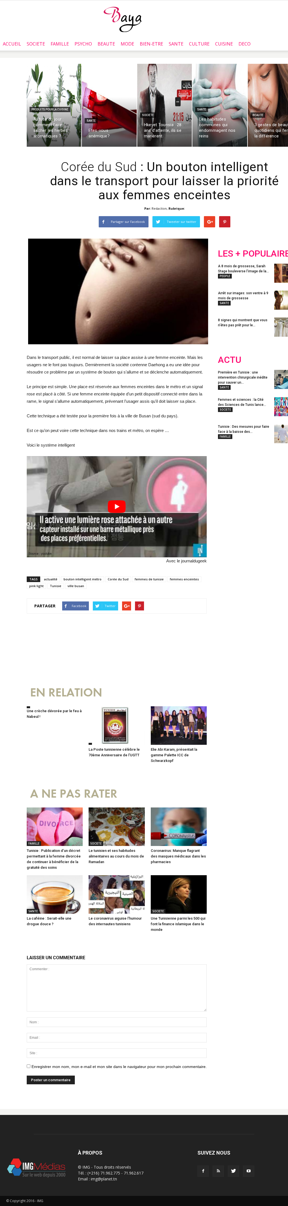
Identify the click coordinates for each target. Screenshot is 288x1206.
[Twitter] (233, 1171)
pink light (36, 586)
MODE (127, 44)
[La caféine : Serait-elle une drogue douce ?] (55, 894)
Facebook (228, 485)
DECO (244, 44)
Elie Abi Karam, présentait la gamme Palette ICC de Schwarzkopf (174, 755)
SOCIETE (36, 44)
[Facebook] (203, 1171)
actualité (50, 579)
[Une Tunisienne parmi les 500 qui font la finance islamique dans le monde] (179, 894)
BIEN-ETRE (151, 44)
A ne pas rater (73, 794)
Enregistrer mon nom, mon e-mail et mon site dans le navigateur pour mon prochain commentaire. (119, 1066)
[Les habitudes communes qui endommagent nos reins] (219, 105)
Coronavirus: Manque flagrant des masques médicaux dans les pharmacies (178, 856)
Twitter (249, 485)
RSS (270, 485)
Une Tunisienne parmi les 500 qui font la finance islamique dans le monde (178, 924)
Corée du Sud (118, 579)
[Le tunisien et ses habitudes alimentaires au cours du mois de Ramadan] (117, 826)
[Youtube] (248, 1171)
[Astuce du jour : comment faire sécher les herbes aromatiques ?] (54, 105)
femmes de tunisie (149, 579)
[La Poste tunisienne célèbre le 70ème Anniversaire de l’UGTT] (117, 725)
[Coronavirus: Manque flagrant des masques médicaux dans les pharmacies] (179, 826)
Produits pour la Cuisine (50, 109)
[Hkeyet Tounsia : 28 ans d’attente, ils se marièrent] (164, 105)
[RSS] (218, 1171)
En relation (66, 692)
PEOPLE (225, 276)
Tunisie (55, 586)
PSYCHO (83, 44)
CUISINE (224, 44)
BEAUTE (106, 44)
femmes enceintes (184, 579)
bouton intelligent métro (83, 579)
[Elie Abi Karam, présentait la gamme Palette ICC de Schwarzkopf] (179, 725)
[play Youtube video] (117, 506)
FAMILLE (60, 44)
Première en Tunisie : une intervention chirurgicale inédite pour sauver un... (242, 377)
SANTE (176, 44)
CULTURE (199, 44)
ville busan (76, 586)
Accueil (12, 44)
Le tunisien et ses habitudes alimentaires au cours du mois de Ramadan (116, 856)
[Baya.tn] (122, 19)
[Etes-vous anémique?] (109, 105)
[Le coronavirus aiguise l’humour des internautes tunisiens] (117, 894)
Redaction (159, 208)
